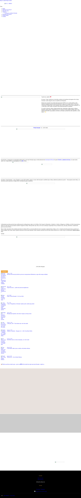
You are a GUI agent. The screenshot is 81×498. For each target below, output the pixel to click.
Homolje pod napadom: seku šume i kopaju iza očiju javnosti (19, 313)
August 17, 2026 (9, 273)
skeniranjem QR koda (49, 159)
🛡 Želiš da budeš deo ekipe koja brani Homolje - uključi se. (32, 364)
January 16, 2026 (9, 338)
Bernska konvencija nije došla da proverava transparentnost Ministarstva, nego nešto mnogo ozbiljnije (27, 274)
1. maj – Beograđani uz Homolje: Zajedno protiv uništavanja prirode (20, 303)
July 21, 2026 (9, 286)
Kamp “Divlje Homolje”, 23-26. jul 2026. (15, 296)
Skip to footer (9, 0)
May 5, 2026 (9, 302)
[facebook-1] (0, 18)
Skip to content (3, 0)
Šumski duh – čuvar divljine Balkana (14, 357)
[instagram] (2, 18)
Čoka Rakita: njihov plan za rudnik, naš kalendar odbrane (18, 348)
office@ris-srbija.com (40, 481)
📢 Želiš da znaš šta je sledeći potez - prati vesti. (10, 364)
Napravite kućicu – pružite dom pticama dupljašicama (17, 287)
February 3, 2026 (9, 322)
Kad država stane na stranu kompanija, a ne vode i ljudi (18, 339)
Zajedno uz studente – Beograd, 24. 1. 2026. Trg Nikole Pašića (19, 331)
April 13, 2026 (9, 312)
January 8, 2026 (9, 347)
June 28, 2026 (9, 295)
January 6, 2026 (9, 356)
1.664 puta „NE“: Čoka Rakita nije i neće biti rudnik (17, 323)
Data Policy (12, 495)
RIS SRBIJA (6, 495)
